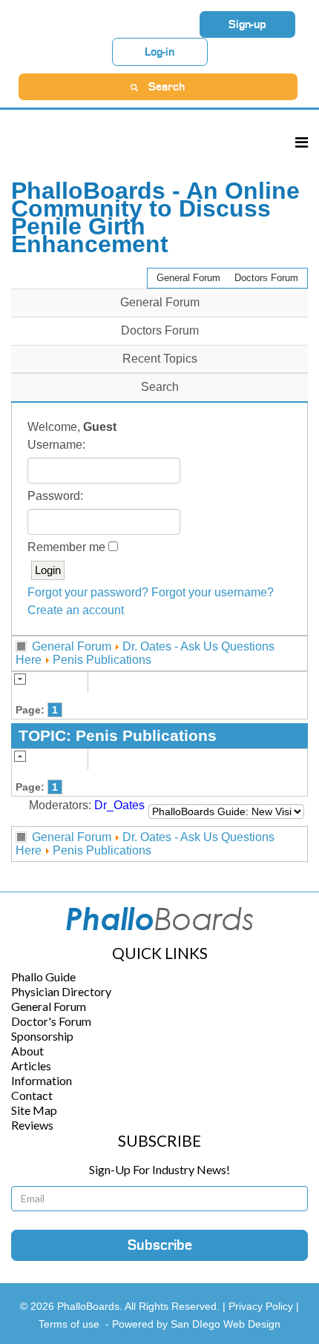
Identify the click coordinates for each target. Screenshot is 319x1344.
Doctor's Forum (51, 1021)
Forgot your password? (87, 592)
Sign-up (247, 24)
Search (160, 387)
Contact (32, 1095)
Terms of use (69, 1324)
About (27, 1051)
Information (41, 1080)
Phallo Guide (43, 976)
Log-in (159, 52)
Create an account (75, 610)
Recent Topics (159, 358)
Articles (31, 1065)
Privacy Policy (262, 1306)
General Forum (188, 277)
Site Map (34, 1110)
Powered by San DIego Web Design (196, 1324)
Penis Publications (102, 659)
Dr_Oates (119, 805)
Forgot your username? (212, 592)
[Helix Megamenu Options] (301, 142)
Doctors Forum (266, 277)
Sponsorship (42, 1036)
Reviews (32, 1125)
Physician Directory (61, 991)
